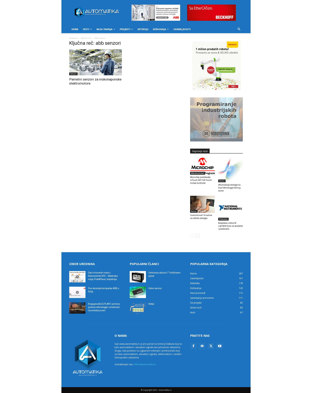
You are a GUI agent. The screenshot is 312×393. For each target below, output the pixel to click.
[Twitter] (211, 346)
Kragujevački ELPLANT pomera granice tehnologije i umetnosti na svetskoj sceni (104, 307)
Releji (151, 304)
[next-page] (197, 236)
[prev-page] (192, 236)
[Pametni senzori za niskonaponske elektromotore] (95, 62)
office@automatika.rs (145, 364)
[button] (239, 29)
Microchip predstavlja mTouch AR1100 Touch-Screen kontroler (201, 180)
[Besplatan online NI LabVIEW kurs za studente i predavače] (230, 208)
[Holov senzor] (138, 292)
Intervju (143, 29)
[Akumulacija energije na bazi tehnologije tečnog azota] (230, 170)
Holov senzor (155, 288)
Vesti (86, 29)
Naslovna (73, 38)
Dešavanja (159, 29)
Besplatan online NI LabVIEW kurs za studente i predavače (230, 226)
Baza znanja (104, 29)
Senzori (73, 74)
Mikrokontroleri (197, 173)
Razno (222, 181)
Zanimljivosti (182, 29)
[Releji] (138, 308)
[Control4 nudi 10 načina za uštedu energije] (202, 204)
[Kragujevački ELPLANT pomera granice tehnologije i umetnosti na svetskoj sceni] (77, 308)
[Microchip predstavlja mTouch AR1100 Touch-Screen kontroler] (202, 166)
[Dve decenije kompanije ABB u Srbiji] (77, 292)
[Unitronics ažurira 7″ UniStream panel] (138, 276)
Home (75, 29)
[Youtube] (219, 346)
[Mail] (202, 346)
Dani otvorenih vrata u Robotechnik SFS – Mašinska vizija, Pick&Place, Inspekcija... (103, 275)
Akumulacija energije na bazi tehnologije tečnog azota (229, 188)
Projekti (125, 29)
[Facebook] (193, 346)
